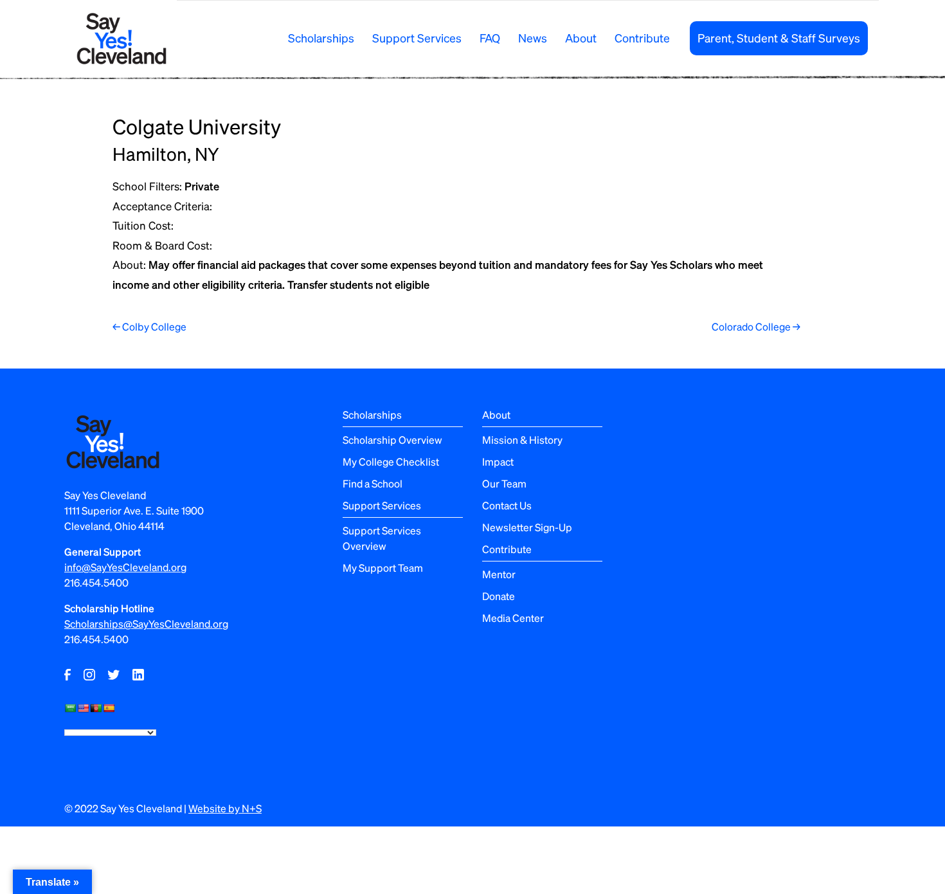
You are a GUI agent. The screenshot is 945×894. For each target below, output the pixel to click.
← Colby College (149, 326)
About (581, 37)
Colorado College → (756, 326)
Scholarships (321, 37)
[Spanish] (108, 708)
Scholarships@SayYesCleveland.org (146, 623)
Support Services (417, 37)
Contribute (642, 37)
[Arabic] (70, 708)
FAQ (490, 37)
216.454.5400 (96, 582)
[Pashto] (96, 708)
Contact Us (507, 505)
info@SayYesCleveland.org (125, 567)
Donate (498, 596)
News (532, 37)
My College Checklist (391, 461)
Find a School (372, 483)
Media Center (513, 618)
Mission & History (522, 439)
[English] (83, 708)
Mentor (499, 574)
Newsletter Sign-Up (527, 527)
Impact (498, 461)
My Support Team (383, 567)
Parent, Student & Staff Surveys (779, 37)
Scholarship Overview (392, 439)
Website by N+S (225, 808)
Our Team (504, 483)
